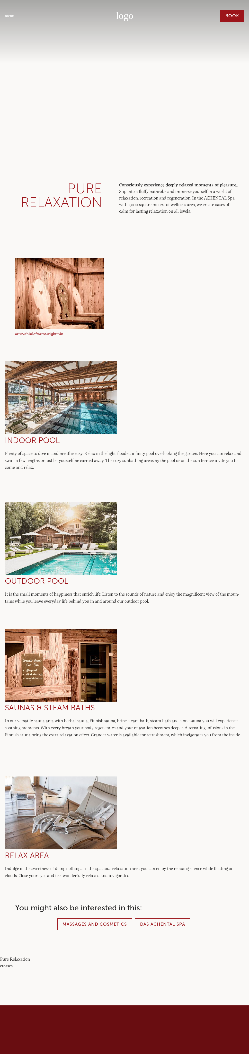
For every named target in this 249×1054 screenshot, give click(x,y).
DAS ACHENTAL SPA (162, 924)
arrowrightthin (50, 333)
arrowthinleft (26, 333)
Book (232, 15)
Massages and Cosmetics (94, 924)
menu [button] (9, 16)
